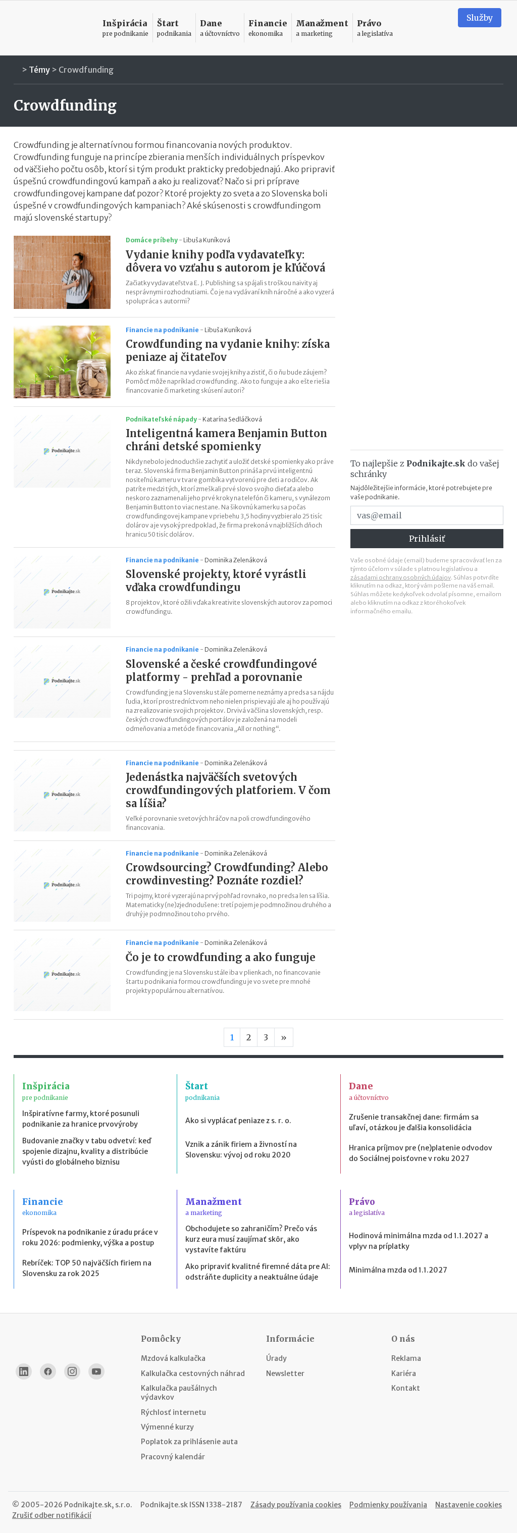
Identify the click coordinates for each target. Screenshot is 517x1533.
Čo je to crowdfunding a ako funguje (221, 957)
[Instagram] (72, 1371)
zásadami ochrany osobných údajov (400, 577)
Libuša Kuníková (206, 240)
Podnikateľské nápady (161, 419)
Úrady (276, 1358)
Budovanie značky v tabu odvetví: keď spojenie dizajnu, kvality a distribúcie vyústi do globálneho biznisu (86, 1151)
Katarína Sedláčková (232, 419)
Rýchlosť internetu (173, 1412)
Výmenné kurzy (167, 1427)
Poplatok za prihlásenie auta (189, 1441)
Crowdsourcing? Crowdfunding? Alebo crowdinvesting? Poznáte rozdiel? (227, 874)
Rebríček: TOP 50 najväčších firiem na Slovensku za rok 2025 (86, 1268)
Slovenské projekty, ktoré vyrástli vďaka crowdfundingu (216, 581)
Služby (480, 18)
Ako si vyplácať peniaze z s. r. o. (238, 1120)
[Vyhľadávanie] (438, 28)
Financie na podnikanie (162, 330)
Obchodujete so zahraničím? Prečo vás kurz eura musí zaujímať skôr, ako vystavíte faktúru (251, 1239)
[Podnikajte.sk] (53, 28)
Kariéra (403, 1373)
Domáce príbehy (152, 240)
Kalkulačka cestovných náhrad (193, 1373)
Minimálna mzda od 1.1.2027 (398, 1270)
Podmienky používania (388, 1504)
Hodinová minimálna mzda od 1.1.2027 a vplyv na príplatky (418, 1241)
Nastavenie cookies (468, 1504)
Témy (39, 70)
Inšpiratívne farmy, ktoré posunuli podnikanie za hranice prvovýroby (80, 1119)
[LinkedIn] (24, 1371)
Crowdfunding (86, 70)
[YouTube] (96, 1371)
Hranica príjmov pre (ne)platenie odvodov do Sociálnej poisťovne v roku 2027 (420, 1153)
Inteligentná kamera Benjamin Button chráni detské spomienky (226, 440)
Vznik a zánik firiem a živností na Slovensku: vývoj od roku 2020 (241, 1149)
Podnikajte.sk (164, 1504)
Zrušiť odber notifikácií (51, 1515)
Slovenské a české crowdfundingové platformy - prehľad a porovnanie (221, 670)
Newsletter (285, 1373)
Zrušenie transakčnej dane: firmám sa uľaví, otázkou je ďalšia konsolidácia (414, 1122)
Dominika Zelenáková (235, 560)
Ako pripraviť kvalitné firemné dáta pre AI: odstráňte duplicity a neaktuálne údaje (257, 1272)
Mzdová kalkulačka (173, 1358)
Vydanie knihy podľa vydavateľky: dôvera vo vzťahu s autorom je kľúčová (225, 261)
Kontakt (405, 1388)
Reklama (406, 1358)
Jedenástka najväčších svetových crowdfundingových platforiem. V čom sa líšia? (228, 790)
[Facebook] (48, 1371)
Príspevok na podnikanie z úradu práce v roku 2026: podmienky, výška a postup (90, 1237)
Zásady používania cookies (295, 1504)
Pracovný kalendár (173, 1456)
